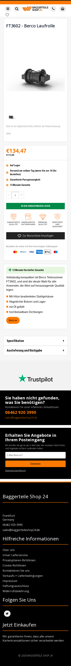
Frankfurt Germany (9, 518)
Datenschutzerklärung (15, 470)
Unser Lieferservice (15, 555)
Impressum (10, 581)
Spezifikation (15, 341)
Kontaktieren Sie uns (16, 570)
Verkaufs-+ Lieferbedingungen (23, 576)
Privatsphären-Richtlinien (19, 560)
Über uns (9, 550)
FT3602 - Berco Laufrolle (30, 26)
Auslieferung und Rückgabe (24, 350)
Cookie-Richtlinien (14, 565)
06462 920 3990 (20, 412)
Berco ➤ (13, 320)
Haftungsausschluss (16, 586)
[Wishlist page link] (7, 15)
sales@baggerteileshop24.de (21, 417)
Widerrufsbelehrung (16, 591)
